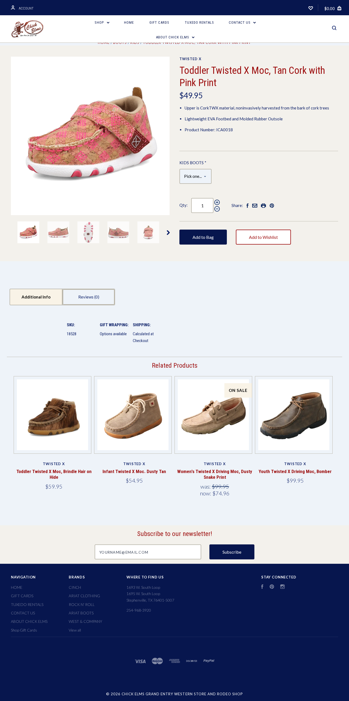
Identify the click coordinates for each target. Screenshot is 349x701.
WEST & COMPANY (85, 621)
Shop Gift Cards (24, 630)
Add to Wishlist (263, 237)
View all (75, 630)
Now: (206, 493)
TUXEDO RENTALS (199, 22)
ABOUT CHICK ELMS (173, 37)
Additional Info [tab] (36, 296)
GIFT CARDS (159, 22)
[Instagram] (282, 587)
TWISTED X (190, 59)
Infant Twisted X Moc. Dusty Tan (134, 471)
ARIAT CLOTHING (84, 595)
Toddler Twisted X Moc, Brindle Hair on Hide (54, 474)
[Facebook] (262, 587)
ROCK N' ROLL (82, 604)
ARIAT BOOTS (81, 613)
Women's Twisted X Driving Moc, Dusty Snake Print (214, 474)
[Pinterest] (272, 587)
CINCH (75, 587)
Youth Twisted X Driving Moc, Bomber (295, 471)
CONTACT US (240, 22)
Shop (100, 22)
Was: (206, 486)
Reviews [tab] (86, 296)
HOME (129, 22)
